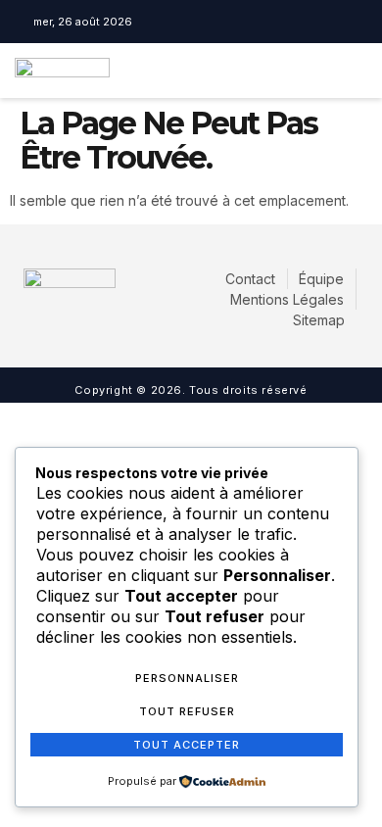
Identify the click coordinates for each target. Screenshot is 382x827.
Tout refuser (187, 711)
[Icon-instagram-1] (196, 21)
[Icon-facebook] (167, 21)
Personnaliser (187, 678)
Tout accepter (186, 745)
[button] (301, 70)
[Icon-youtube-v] (224, 21)
